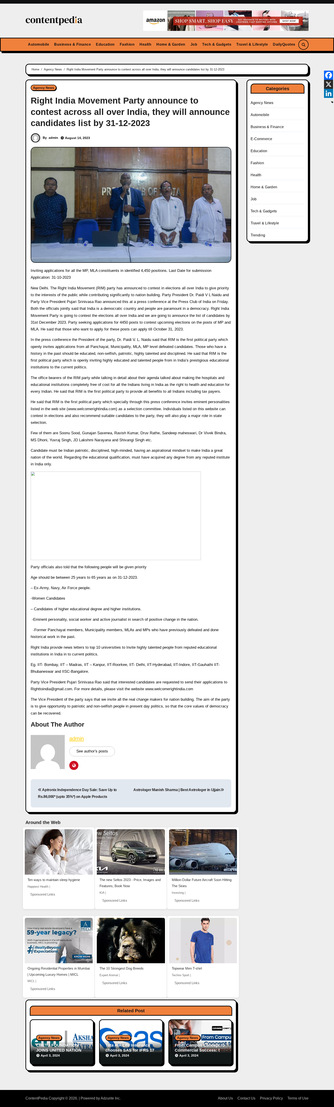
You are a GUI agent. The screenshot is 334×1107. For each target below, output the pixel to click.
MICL (31, 981)
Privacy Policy (271, 1098)
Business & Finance (72, 44)
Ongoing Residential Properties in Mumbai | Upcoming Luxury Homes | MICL (58, 971)
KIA (102, 892)
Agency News (43, 87)
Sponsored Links (42, 894)
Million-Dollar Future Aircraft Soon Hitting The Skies (202, 883)
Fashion (127, 44)
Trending (258, 235)
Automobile (38, 44)
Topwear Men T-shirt (187, 968)
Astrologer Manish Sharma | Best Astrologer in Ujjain (176, 790)
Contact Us (246, 1098)
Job (193, 44)
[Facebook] (328, 75)
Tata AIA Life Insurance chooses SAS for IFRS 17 (129, 1047)
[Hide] (332, 102)
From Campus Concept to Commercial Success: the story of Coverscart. (200, 1050)
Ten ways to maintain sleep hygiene (53, 880)
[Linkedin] (328, 93)
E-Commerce (261, 139)
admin (53, 137)
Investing (178, 892)
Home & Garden (170, 44)
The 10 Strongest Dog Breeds (122, 968)
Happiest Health (37, 886)
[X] (328, 84)
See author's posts (92, 751)
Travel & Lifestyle (252, 44)
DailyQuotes (284, 44)
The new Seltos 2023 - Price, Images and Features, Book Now (130, 883)
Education (105, 44)
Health (145, 44)
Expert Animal (109, 975)
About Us (225, 1098)
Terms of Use (298, 1098)
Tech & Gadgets (216, 44)
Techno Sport (180, 975)
